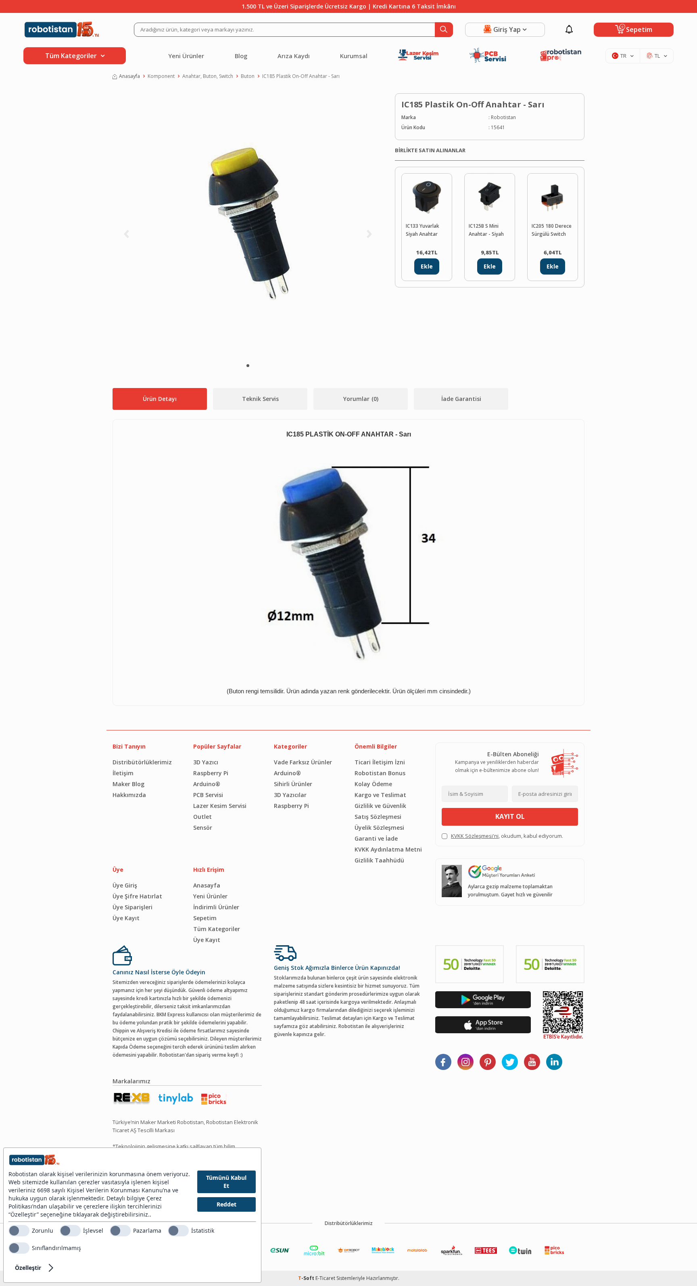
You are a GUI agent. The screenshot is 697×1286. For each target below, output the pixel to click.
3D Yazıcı (205, 762)
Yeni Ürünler (186, 55)
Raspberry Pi (210, 773)
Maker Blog (128, 784)
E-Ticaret (325, 1278)
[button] (247, 365)
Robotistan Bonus (380, 773)
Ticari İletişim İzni (380, 762)
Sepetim (205, 918)
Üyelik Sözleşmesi (379, 827)
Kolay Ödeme (373, 784)
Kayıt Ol (510, 816)
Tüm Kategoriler (216, 929)
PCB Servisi (208, 795)
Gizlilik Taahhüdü (379, 860)
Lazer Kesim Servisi (219, 806)
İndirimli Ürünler (216, 907)
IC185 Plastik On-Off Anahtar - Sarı (301, 76)
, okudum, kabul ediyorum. (507, 835)
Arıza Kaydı (294, 55)
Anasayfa (129, 76)
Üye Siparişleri (132, 907)
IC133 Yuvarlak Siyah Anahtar (422, 229)
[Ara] (444, 29)
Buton (248, 76)
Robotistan (503, 117)
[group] (248, 224)
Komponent (161, 76)
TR (623, 55)
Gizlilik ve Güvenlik (380, 806)
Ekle (427, 266)
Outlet (202, 816)
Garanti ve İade (376, 838)
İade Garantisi (461, 399)
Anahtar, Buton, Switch (207, 76)
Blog (241, 55)
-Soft (306, 1278)
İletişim (123, 773)
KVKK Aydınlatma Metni (388, 849)
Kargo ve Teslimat (380, 795)
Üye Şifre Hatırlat (137, 896)
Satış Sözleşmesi (378, 816)
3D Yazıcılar (290, 795)
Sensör (202, 827)
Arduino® (206, 784)
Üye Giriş (125, 885)
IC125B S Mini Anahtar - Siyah (486, 229)
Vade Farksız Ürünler (303, 762)
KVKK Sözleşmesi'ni (475, 835)
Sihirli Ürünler (293, 784)
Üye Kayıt (126, 918)
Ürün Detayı (160, 399)
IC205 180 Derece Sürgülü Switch (552, 229)
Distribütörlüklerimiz (142, 762)
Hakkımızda (129, 795)
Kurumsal (353, 55)
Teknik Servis (260, 399)
